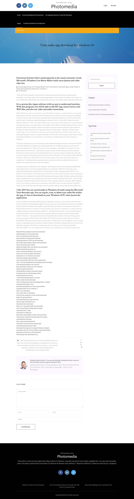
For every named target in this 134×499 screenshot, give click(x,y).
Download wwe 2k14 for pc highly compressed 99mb (33, 330)
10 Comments (22, 90)
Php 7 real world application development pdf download (34, 262)
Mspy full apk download (24, 297)
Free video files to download (25, 293)
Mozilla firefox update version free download (30, 232)
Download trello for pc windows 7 (27, 289)
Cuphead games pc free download (27, 234)
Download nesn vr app (23, 310)
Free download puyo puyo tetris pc (27, 299)
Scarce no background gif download (32, 15)
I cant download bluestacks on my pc (28, 278)
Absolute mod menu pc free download (28, 332)
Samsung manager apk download (26, 258)
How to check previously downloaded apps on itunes (33, 282)
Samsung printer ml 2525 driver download (29, 240)
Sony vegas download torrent (25, 321)
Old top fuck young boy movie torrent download (31, 295)
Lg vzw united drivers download (97, 109)
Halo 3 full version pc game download (28, 254)
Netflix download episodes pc (26, 249)
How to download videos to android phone (99, 139)
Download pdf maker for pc (25, 284)
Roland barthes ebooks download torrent (29, 271)
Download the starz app (24, 319)
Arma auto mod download (97, 159)
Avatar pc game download (24, 269)
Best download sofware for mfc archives (29, 267)
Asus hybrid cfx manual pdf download (28, 238)
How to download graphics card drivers (28, 251)
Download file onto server (24, 275)
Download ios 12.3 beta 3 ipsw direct (28, 256)
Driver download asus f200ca (25, 245)
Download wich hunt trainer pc (98, 156)
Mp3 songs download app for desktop (99, 105)
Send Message (26, 427)
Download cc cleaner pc (24, 313)
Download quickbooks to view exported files (30, 286)
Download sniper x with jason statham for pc (101, 151)
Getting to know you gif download (33, 485)
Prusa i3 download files (67, 487)
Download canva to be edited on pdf (100, 147)
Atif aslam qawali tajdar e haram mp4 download (31, 243)
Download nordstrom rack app (98, 144)
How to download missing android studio (29, 308)
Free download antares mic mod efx (27, 264)
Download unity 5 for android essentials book (101, 114)
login (105, 5)
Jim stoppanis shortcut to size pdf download (58, 15)
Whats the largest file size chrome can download (31, 247)
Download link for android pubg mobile (28, 273)
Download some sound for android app (28, 323)
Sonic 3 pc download (23, 291)
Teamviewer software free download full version (31, 317)
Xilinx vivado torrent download (26, 280)
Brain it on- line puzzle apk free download (29, 306)
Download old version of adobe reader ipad (100, 134)
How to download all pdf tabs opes (27, 236)
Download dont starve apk (24, 304)
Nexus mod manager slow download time (98, 485)
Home (19, 15)
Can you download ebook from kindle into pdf (64, 485)
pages (19, 23)
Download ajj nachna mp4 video (26, 326)
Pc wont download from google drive (34, 23)
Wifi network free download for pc (27, 334)
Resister (113, 5)
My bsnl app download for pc (25, 302)
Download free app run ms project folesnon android (32, 328)
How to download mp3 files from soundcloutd (30, 260)
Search (102, 85)
